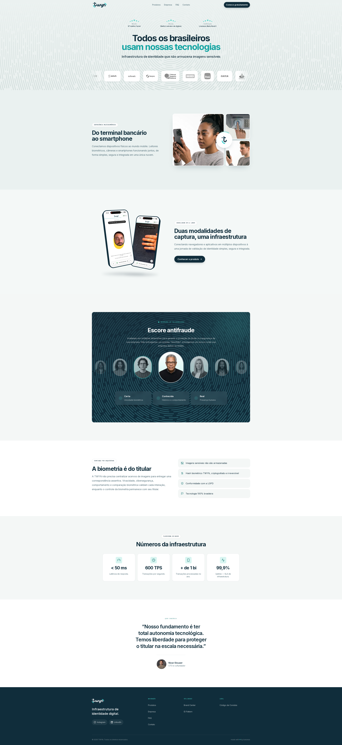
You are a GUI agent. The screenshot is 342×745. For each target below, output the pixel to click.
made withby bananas (240, 740)
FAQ (177, 5)
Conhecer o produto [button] (188, 259)
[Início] (100, 5)
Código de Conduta (228, 705)
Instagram (101, 722)
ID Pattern (188, 711)
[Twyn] (98, 701)
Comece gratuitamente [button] (237, 5)
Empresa (168, 5)
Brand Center (190, 705)
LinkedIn (117, 722)
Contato (186, 5)
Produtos (156, 5)
